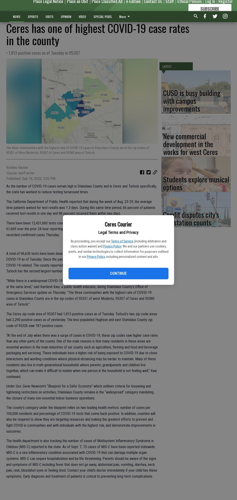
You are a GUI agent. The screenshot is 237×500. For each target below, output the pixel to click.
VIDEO (82, 16)
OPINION (66, 16)
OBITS (49, 16)
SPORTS (33, 16)
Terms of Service (122, 241)
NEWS (16, 16)
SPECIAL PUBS (103, 16)
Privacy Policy (112, 246)
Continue (118, 273)
